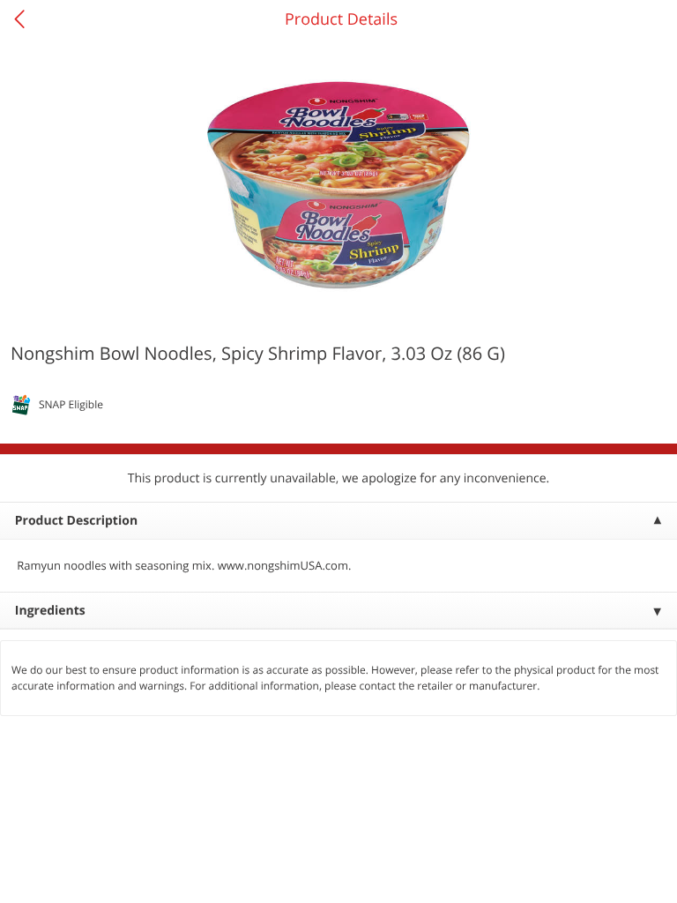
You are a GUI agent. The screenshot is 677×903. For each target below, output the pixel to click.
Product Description (76, 520)
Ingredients (50, 610)
